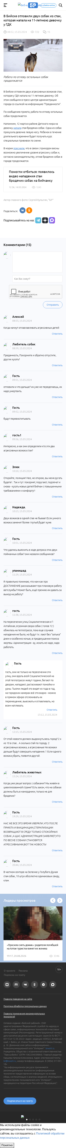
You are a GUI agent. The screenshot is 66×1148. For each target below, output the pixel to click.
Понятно (7, 1145)
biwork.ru (50, 1048)
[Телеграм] (37, 220)
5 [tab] (39, 1119)
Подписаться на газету (20, 1101)
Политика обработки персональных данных (25, 1006)
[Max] (52, 220)
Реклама (23, 970)
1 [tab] (26, 1119)
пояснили (18, 148)
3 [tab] (33, 1119)
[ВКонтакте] (23, 210)
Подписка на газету (14, 974)
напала (17, 128)
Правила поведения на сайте (18, 999)
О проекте (9, 970)
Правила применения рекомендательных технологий (24, 1015)
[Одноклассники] (29, 210)
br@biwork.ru (10, 1061)
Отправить (53, 304)
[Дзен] (44, 220)
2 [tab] (30, 1119)
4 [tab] (36, 1119)
